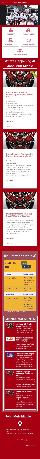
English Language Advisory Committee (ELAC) (24, 373)
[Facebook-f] (18, 440)
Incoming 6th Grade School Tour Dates (24, 325)
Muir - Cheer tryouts (28, 289)
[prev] (24, 266)
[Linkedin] (26, 440)
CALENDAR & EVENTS (19, 255)
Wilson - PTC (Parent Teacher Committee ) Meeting (29, 281)
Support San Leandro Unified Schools (24, 339)
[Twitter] (22, 440)
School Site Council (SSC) (24, 392)
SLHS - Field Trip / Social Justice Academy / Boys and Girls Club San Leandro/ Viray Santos (29, 304)
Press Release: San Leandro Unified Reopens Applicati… (19, 155)
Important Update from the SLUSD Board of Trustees (19, 215)
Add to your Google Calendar (16, 312)
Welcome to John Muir (23, 15)
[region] (20, 15)
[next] (28, 266)
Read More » (10, 121)
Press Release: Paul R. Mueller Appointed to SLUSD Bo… (19, 94)
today (24, 263)
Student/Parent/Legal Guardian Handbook (25, 355)
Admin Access (30, 446)
